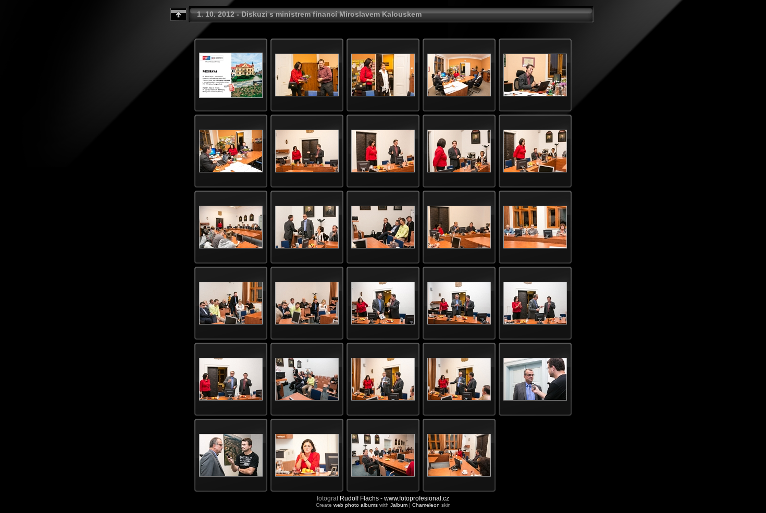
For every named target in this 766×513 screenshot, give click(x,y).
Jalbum (398, 505)
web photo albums (355, 505)
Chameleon (426, 505)
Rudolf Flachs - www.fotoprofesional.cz (394, 498)
